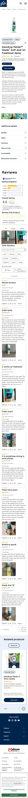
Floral (3, 107)
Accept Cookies (14, 795)
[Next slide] (23, 708)
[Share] (25, 43)
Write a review (7, 64)
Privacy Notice (17, 783)
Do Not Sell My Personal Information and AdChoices (13, 790)
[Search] (20, 3)
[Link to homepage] (3, 3)
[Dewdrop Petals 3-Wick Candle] (14, 659)
